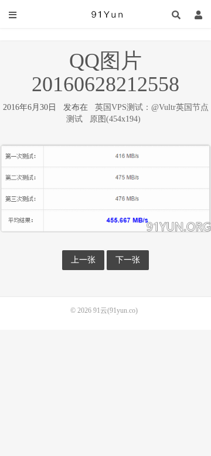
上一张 (83, 259)
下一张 (127, 259)
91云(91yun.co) (105, 14)
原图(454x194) (115, 119)
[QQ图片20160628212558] (105, 186)
